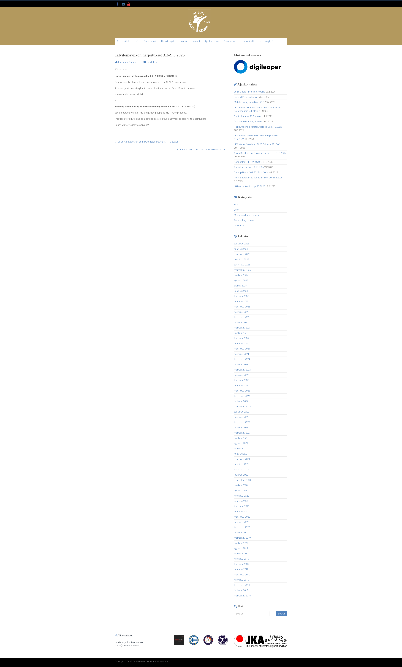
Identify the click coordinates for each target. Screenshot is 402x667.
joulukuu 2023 (241, 364)
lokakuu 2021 (240, 438)
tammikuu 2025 (242, 317)
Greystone (162, 661)
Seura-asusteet (231, 41)
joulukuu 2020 (241, 474)
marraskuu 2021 (242, 432)
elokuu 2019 (240, 553)
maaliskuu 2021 (242, 459)
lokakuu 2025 (240, 275)
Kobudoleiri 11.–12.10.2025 (248, 162)
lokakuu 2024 (240, 333)
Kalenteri (183, 41)
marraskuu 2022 (242, 406)
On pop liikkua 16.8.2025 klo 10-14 (251, 172)
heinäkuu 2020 (241, 495)
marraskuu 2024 (242, 327)
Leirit (236, 209)
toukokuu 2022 (241, 411)
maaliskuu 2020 (242, 516)
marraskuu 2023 (242, 369)
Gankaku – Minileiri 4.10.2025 (249, 167)
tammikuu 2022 (242, 422)
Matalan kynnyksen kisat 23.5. (249, 102)
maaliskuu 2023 (242, 390)
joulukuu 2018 (241, 590)
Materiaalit (249, 41)
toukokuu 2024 (241, 338)
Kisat (236, 204)
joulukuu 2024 (241, 322)
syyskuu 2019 (241, 548)
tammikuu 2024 (242, 359)
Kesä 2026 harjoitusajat (246, 97)
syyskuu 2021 (241, 443)
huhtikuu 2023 (241, 385)
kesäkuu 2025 (241, 291)
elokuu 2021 (240, 448)
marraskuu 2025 (242, 270)
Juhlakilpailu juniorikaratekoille (249, 91)
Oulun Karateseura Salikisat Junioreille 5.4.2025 (202, 149)
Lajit (137, 41)
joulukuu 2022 (241, 401)
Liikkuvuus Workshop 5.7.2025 (249, 186)
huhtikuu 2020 (241, 511)
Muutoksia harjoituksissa (247, 215)
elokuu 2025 (240, 285)
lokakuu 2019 (240, 543)
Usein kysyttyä (266, 41)
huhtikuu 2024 (241, 343)
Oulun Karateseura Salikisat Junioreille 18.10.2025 (259, 153)
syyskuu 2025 (241, 280)
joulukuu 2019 (241, 532)
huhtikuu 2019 (241, 569)
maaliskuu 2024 (242, 348)
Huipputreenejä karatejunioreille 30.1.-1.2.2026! (258, 126)
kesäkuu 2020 (241, 501)
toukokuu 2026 (241, 243)
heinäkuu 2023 (241, 375)
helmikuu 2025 (241, 312)
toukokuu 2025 (241, 296)
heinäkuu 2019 (241, 558)
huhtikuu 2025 (241, 301)
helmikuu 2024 (241, 354)
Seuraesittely (123, 41)
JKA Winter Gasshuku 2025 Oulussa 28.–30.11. (258, 144)
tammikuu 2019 (242, 585)
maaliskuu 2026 (242, 254)
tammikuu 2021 (242, 469)
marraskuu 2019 (242, 537)
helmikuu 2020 (241, 522)
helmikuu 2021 (241, 464)
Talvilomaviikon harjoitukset (248, 121)
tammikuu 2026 (242, 264)
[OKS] (199, 11)
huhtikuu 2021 (241, 453)
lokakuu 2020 (240, 485)
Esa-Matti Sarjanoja (128, 62)
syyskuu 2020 (241, 490)
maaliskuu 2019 (242, 574)
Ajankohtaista (212, 41)
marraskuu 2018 (242, 595)
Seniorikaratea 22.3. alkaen (248, 116)
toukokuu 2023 (241, 380)
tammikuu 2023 (242, 396)
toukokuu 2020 (241, 506)
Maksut (196, 41)
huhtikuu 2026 (241, 249)
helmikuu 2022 (241, 417)
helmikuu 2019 (241, 579)
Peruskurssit (150, 41)
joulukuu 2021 (241, 427)
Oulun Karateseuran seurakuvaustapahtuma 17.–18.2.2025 (146, 141)
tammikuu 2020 (242, 527)
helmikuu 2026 (241, 259)
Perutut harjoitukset (244, 220)
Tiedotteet (152, 62)
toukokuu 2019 (241, 564)
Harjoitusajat (167, 41)
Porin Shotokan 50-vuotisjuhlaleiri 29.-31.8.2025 (258, 177)
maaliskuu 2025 (242, 306)
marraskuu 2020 (242, 480)
